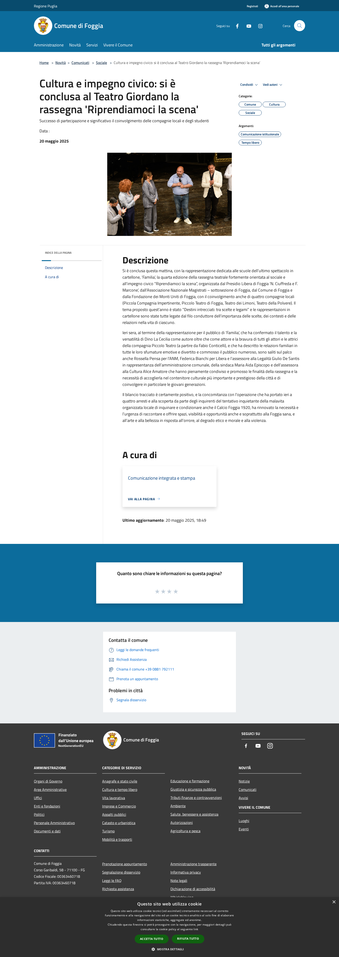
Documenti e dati (47, 831)
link (195, 929)
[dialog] (169, 927)
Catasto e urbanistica (118, 823)
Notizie (244, 781)
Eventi (244, 829)
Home (44, 62)
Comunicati (80, 62)
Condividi (247, 84)
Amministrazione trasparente (193, 864)
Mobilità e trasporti (117, 839)
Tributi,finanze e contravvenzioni (196, 797)
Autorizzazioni (181, 822)
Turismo (108, 831)
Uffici (38, 798)
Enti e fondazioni (47, 806)
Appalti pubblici (114, 814)
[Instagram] (258, 25)
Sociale (101, 62)
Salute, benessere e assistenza (194, 814)
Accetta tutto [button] (151, 939)
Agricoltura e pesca (185, 831)
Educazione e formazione (189, 781)
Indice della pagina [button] (58, 252)
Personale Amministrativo (54, 823)
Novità (60, 62)
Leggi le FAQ (112, 880)
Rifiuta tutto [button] (188, 939)
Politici (39, 814)
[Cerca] (299, 25)
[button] (169, 949)
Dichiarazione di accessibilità (192, 889)
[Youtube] (247, 25)
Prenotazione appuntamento (124, 864)
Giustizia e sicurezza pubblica (193, 789)
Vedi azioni (270, 84)
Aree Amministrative (50, 789)
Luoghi (244, 820)
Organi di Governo (48, 781)
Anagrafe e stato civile (119, 781)
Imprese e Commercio (119, 806)
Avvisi (243, 798)
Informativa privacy (185, 872)
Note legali (178, 880)
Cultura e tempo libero (119, 789)
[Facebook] (235, 25)
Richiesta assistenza (118, 889)
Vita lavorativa (113, 798)
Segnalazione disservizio (121, 872)
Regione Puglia (45, 6)
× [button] (334, 902)
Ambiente (178, 806)
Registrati (252, 6)
